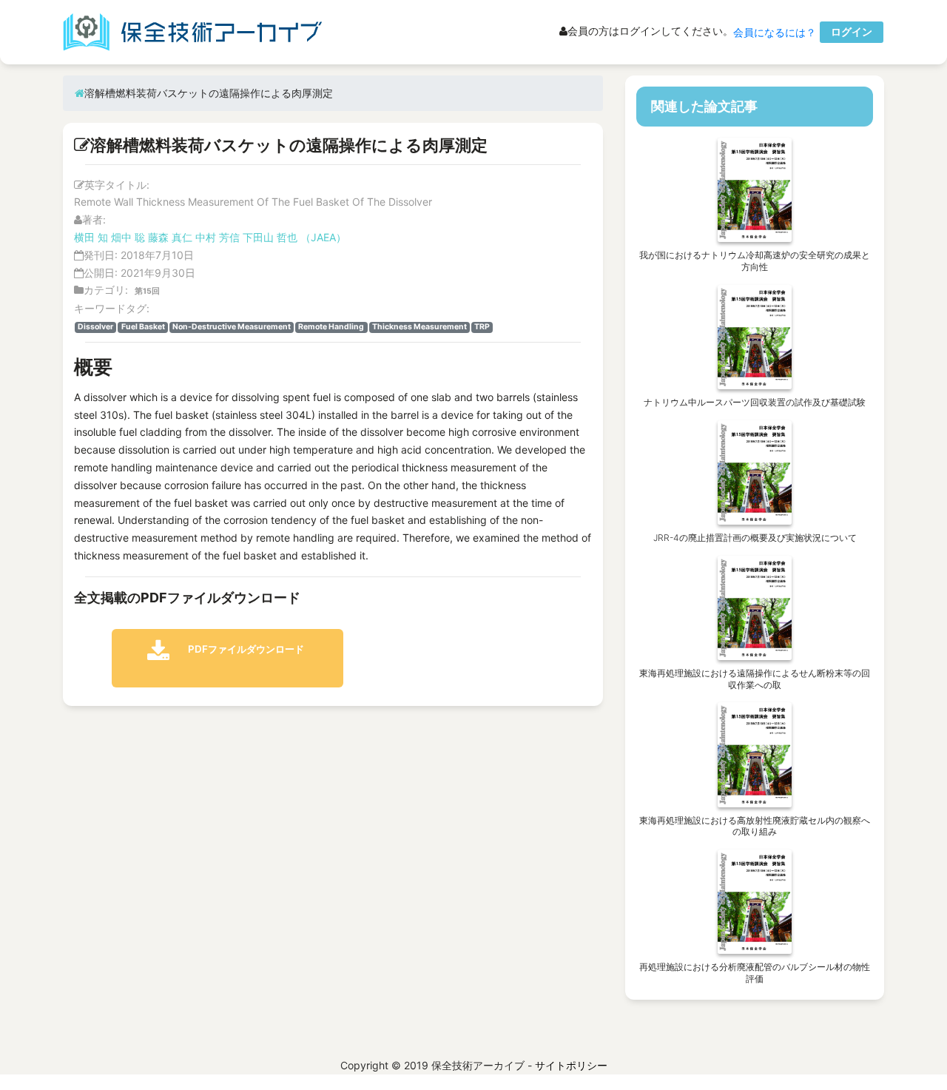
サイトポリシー (571, 1065)
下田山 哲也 (270, 237)
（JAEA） (323, 237)
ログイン (851, 31)
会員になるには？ (774, 32)
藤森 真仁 (170, 237)
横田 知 (91, 237)
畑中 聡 (128, 237)
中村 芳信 (217, 237)
